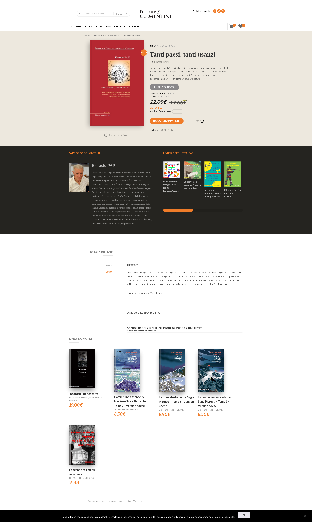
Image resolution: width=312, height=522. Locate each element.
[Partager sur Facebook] (168, 129)
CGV (129, 501)
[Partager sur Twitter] (165, 129)
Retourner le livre (111, 135)
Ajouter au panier (167, 120)
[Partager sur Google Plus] (172, 129)
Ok (244, 515)
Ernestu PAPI (161, 61)
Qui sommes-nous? (97, 501)
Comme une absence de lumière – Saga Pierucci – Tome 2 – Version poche (130, 401)
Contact (135, 26)
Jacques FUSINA (80, 397)
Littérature (99, 35)
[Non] (305, 515)
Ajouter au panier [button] (82, 364)
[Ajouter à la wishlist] (172, 178)
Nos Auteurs (93, 26)
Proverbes (112, 35)
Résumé (109, 265)
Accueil (76, 26)
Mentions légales (116, 501)
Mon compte (203, 11)
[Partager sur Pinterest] (162, 129)
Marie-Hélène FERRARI (128, 409)
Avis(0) (109, 272)
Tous (118, 14)
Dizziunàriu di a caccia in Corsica (232, 193)
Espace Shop (114, 26)
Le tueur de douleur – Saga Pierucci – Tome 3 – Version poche (176, 401)
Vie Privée (138, 501)
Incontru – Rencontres (84, 393)
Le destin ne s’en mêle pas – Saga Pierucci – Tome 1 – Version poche (216, 401)
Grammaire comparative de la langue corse (212, 193)
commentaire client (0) (143, 313)
